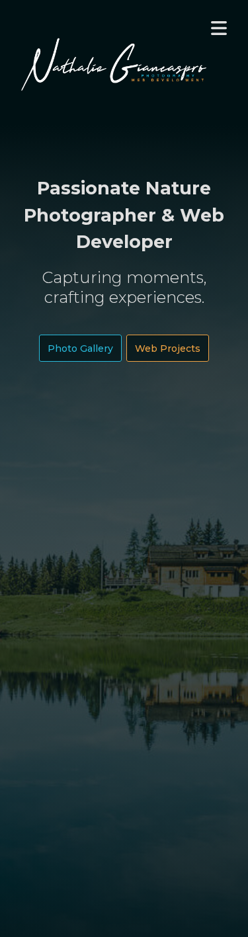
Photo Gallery (80, 348)
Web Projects (167, 348)
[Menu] (219, 29)
